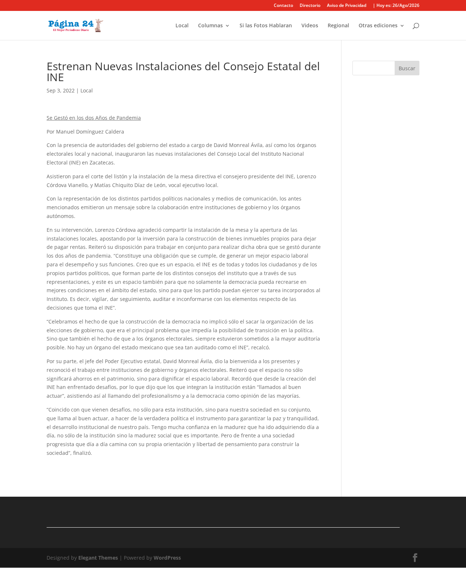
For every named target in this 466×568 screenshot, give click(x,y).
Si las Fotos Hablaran (266, 26)
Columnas (210, 26)
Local (182, 26)
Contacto (283, 5)
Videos (309, 26)
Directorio (310, 5)
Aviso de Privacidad (346, 5)
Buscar (407, 68)
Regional (338, 26)
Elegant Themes (98, 557)
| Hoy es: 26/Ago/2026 (396, 5)
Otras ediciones (378, 26)
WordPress (167, 557)
